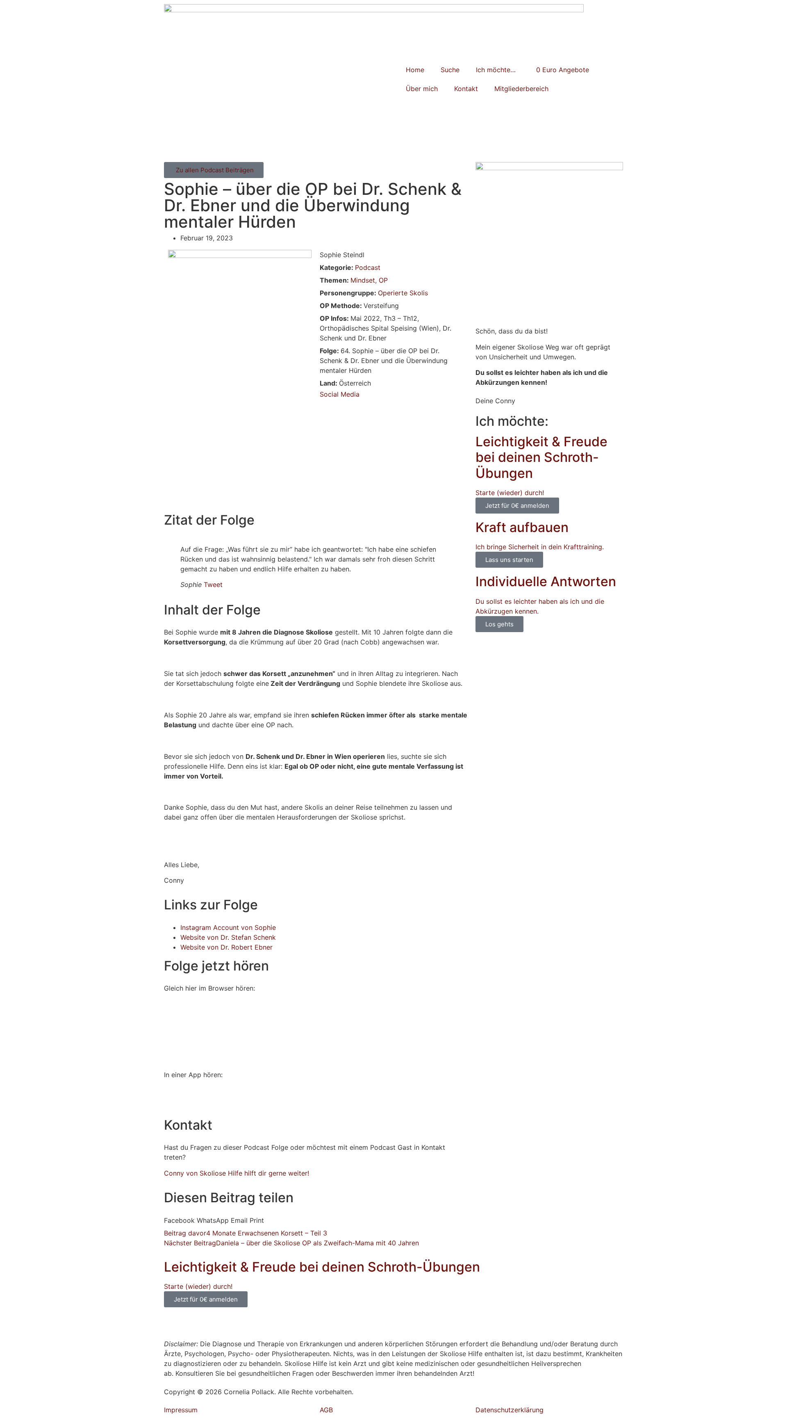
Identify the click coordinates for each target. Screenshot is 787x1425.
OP (383, 280)
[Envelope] (242, 1323)
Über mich (422, 88)
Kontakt (466, 88)
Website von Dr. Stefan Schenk (228, 937)
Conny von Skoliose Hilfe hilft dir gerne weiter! (236, 1173)
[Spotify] (174, 1098)
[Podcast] (197, 1098)
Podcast (367, 267)
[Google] (219, 1098)
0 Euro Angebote (562, 70)
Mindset (362, 280)
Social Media (339, 394)
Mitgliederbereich (521, 88)
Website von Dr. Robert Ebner (226, 947)
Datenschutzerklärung (509, 1410)
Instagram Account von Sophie (228, 927)
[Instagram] (219, 1323)
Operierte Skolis (403, 293)
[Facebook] (197, 1323)
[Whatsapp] (174, 1323)
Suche (450, 70)
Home (415, 70)
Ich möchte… (496, 70)
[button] (179, 1220)
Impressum (181, 1410)
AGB (326, 1410)
